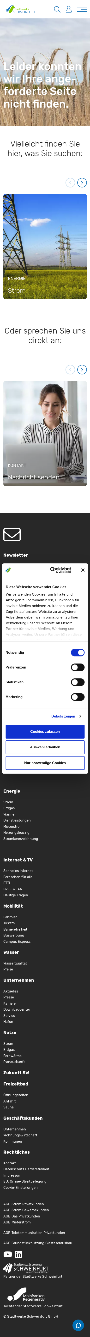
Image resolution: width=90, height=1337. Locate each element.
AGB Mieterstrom (17, 1222)
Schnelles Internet (18, 871)
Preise (8, 969)
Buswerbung (13, 935)
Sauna (8, 1107)
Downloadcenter (16, 1010)
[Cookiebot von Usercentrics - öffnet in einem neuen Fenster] (52, 570)
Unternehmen (14, 1129)
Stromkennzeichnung (20, 839)
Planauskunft (14, 1062)
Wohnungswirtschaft (20, 1135)
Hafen (8, 1022)
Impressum (12, 1175)
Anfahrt (9, 1101)
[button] (70, 182)
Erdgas (9, 808)
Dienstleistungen (17, 820)
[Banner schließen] (82, 570)
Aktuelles (10, 991)
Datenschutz (14, 1169)
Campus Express (16, 942)
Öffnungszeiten (15, 1095)
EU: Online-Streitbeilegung (25, 1181)
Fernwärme (12, 1056)
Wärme (8, 814)
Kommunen (12, 1142)
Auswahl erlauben (45, 747)
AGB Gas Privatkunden (21, 1216)
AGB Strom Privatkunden (23, 1204)
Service (9, 1016)
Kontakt (9, 1163)
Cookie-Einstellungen (20, 1188)
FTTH (7, 883)
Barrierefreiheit (15, 929)
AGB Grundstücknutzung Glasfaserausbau (37, 1243)
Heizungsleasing (16, 833)
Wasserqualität (15, 963)
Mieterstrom (13, 827)
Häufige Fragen (15, 895)
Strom (8, 802)
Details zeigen (63, 716)
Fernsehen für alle (17, 877)
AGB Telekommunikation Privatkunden (34, 1233)
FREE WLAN (12, 889)
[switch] (77, 667)
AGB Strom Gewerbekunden (26, 1210)
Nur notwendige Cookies (45, 763)
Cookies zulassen (45, 731)
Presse (8, 997)
